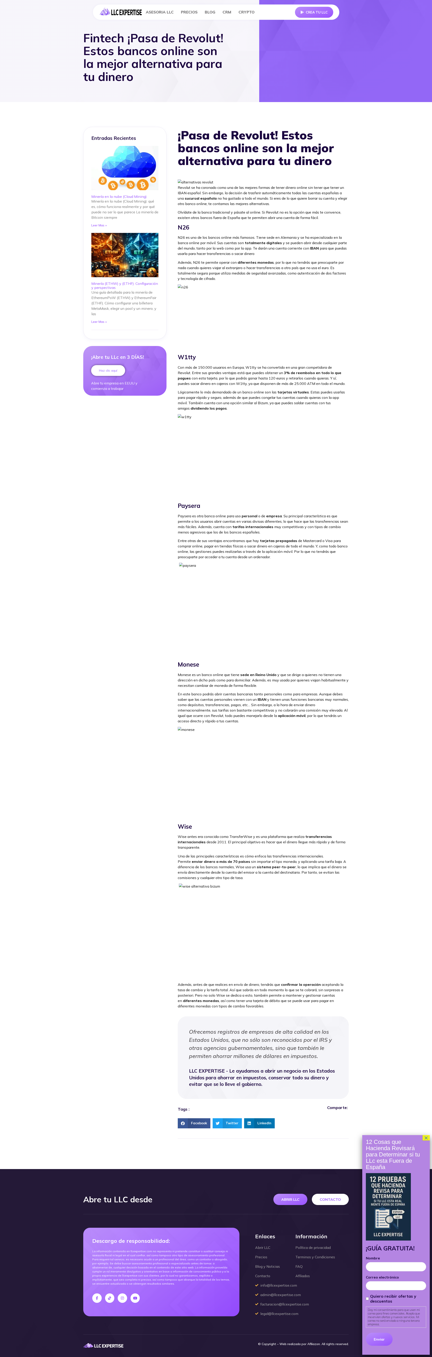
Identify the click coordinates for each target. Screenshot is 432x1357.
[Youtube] (135, 1298)
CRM (227, 12)
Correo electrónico (382, 1277)
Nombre (373, 1258)
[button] (194, 1123)
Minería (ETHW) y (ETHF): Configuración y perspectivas (124, 285)
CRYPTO (246, 12)
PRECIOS (189, 12)
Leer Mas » (99, 225)
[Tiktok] (110, 1298)
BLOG (210, 12)
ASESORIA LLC (160, 12)
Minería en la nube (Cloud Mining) (119, 196)
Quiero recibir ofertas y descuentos (393, 1298)
